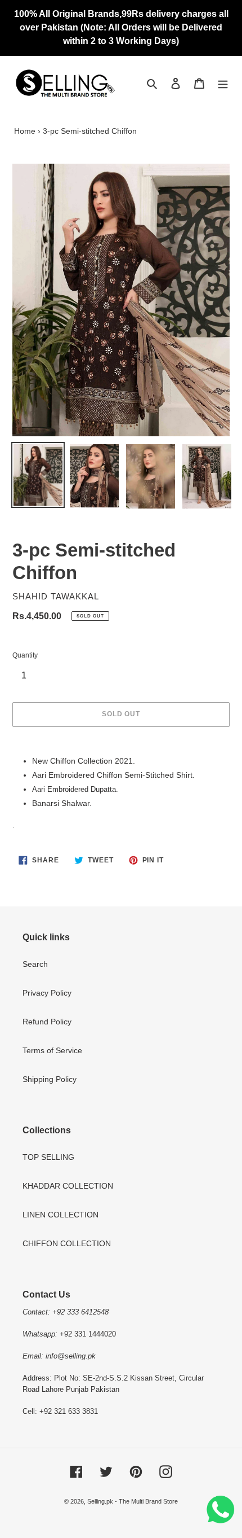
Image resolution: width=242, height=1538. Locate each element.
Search (35, 964)
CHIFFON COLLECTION (67, 1243)
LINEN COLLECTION (60, 1214)
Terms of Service (52, 1050)
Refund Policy (47, 1021)
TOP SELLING (48, 1157)
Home (24, 130)
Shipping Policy (50, 1079)
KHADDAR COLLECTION (68, 1185)
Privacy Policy (47, 992)
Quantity (25, 655)
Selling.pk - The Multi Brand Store (132, 1501)
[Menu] (223, 83)
